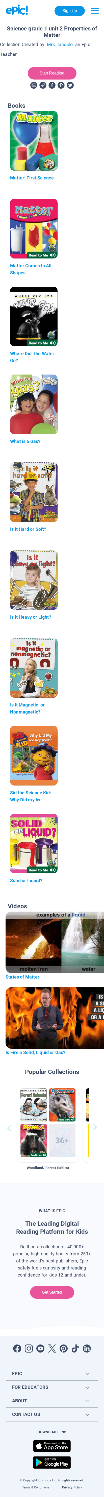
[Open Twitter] (52, 1348)
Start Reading (52, 73)
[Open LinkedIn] (87, 1348)
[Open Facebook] (17, 1348)
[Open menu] (95, 11)
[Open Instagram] (29, 1348)
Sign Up (70, 10)
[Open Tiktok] (75, 1348)
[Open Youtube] (40, 1348)
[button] (48, 1123)
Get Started (52, 1292)
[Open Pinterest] (64, 1348)
